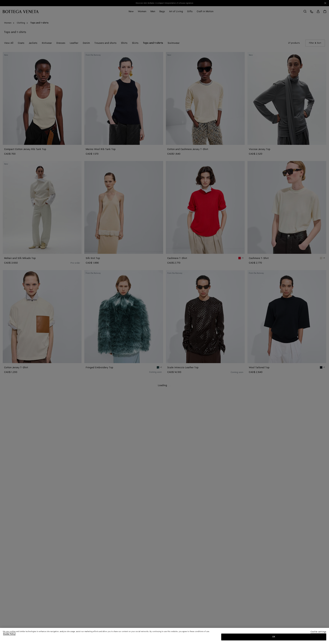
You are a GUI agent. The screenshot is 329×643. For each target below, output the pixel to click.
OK (273, 636)
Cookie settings (318, 632)
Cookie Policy (9, 634)
